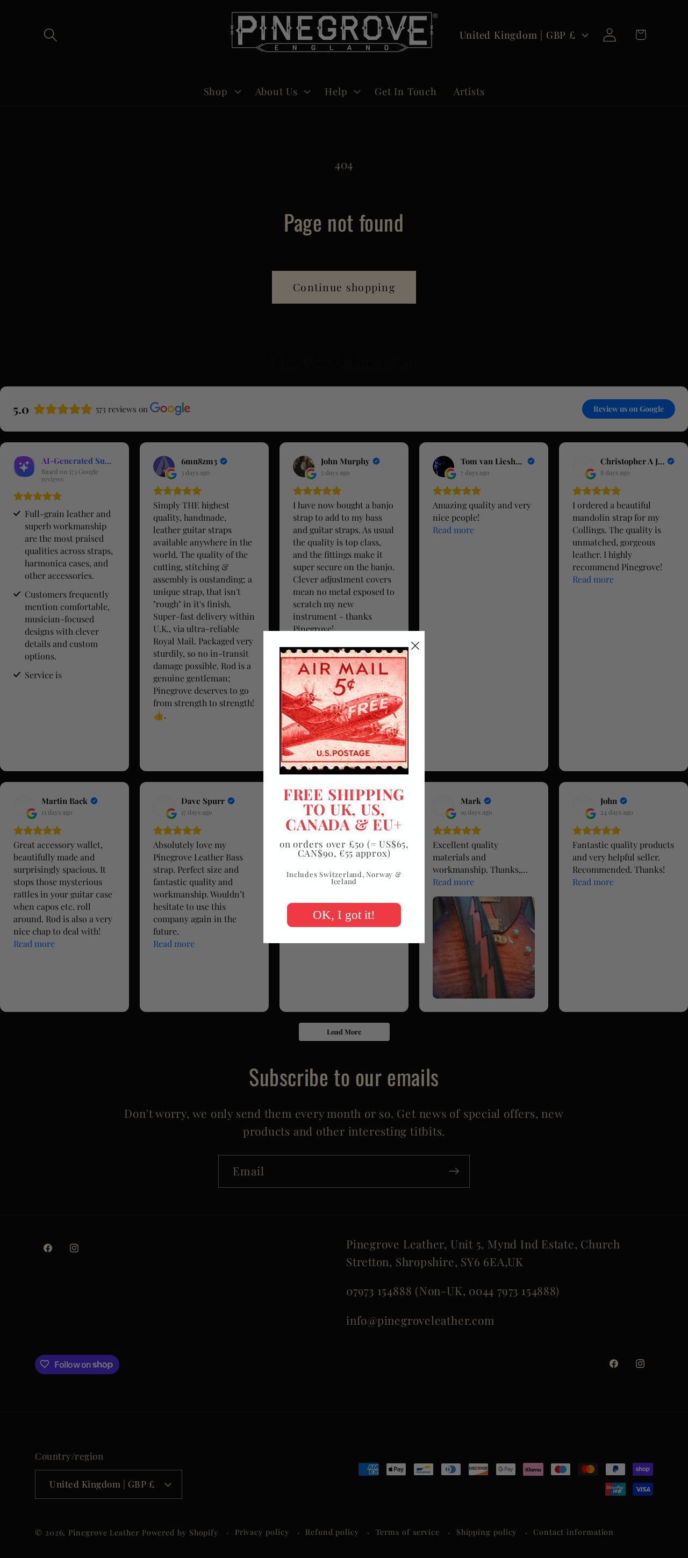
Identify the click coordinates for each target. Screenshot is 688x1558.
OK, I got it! (344, 915)
